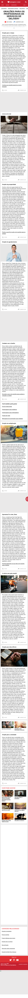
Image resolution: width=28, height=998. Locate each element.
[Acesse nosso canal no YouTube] (17, 960)
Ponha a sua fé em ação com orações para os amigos (13, 233)
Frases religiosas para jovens (8, 938)
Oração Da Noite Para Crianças (9, 951)
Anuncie (25, 964)
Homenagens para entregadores (10, 412)
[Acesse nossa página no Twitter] (10, 960)
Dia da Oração (5, 945)
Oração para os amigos (7, 941)
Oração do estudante (6, 931)
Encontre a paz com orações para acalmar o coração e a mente (13, 395)
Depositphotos (13, 965)
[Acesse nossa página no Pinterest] (14, 960)
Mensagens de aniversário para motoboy (12, 418)
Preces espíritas (5, 934)
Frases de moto (6, 415)
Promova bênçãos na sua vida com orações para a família (13, 564)
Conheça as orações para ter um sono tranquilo (12, 86)
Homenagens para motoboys (9, 409)
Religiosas (22, 8)
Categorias (4, 8)
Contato (21, 964)
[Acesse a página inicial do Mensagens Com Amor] (14, 2)
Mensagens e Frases (13, 8)
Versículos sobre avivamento (8, 948)
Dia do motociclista (7, 406)
